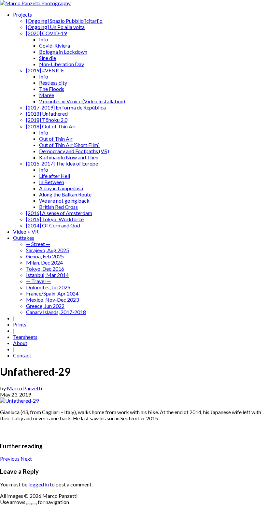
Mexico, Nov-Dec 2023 (52, 299)
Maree (46, 95)
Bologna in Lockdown (63, 52)
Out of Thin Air (56, 139)
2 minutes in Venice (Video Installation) (82, 101)
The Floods (51, 89)
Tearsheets (25, 337)
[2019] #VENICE (45, 70)
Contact (22, 355)
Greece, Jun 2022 (45, 306)
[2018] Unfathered (47, 113)
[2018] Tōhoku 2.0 (46, 120)
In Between (51, 182)
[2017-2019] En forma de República (66, 107)
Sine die (47, 58)
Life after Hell (54, 176)
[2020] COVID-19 (46, 33)
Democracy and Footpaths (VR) (74, 151)
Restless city (53, 82)
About (20, 343)
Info (43, 39)
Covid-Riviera (54, 45)
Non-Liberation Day (61, 64)
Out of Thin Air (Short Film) (69, 145)
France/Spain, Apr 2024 (52, 293)
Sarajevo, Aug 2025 (47, 250)
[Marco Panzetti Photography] (35, 3)
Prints (19, 324)
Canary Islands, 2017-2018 (56, 312)
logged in (38, 484)
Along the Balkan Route (65, 194)
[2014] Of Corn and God (53, 225)
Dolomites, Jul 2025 (48, 287)
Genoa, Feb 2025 (45, 256)
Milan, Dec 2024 (44, 262)
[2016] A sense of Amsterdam (59, 213)
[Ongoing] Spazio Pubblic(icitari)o (64, 21)
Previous (10, 458)
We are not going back (64, 200)
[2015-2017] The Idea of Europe (62, 163)
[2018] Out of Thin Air (51, 126)
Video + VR (25, 231)
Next (26, 458)
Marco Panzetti (24, 388)
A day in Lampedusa (61, 188)
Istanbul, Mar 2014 (47, 275)
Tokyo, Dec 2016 (45, 269)
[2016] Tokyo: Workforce (55, 219)
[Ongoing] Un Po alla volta (55, 27)
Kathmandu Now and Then (68, 157)
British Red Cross (58, 207)
